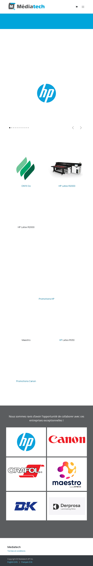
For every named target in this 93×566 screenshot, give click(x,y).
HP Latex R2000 (67, 185)
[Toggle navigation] (83, 7)
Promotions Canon (26, 381)
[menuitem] (12, 562)
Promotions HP (46, 298)
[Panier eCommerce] (76, 6)
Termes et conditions (16, 551)
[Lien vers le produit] (26, 169)
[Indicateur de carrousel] (9, 127)
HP (60, 340)
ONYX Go (26, 185)
